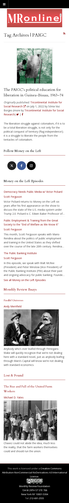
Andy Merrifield (13, 306)
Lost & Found (13, 375)
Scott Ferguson (13, 196)
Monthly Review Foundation (34, 486)
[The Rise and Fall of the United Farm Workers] (30, 420)
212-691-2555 (37, 498)
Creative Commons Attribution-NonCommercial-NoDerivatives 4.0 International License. (34, 472)
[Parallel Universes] (31, 327)
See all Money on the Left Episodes (25, 280)
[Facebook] (21, 165)
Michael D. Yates (14, 397)
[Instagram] (31, 165)
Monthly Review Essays (20, 289)
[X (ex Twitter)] (11, 165)
